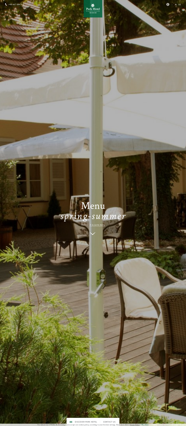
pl (176, 4)
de (179, 4)
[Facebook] (168, 3)
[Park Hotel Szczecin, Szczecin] (93, 8)
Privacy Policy (134, 425)
